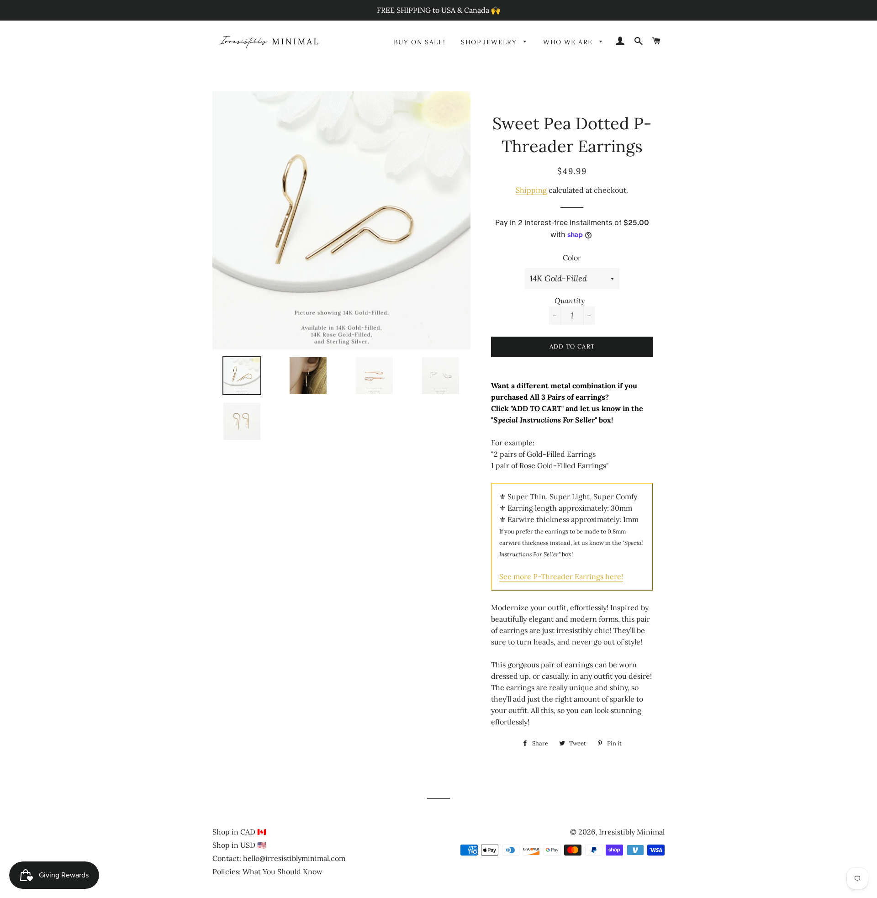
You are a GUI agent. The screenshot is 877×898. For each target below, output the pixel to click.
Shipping (531, 190)
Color (572, 257)
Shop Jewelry (490, 42)
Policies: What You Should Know (267, 871)
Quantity (570, 300)
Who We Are (569, 42)
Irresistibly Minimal (632, 831)
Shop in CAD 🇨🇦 (239, 831)
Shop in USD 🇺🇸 (239, 845)
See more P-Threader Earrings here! (561, 576)
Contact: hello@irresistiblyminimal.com (278, 858)
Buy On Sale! (420, 42)
